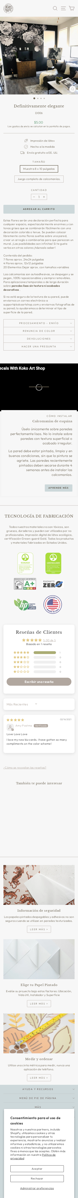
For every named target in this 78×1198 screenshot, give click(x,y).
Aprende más (58, 487)
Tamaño (38, 161)
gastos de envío (21, 126)
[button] (22, 652)
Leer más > (39, 929)
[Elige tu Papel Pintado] (39, 959)
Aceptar (37, 1169)
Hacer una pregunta (39, 346)
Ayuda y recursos (37, 1089)
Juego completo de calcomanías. (39, 179)
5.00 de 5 (49, 640)
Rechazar (37, 1178)
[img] (15, 720)
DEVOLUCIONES (39, 338)
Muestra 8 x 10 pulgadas (39, 169)
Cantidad (39, 190)
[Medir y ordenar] (39, 1033)
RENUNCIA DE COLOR (39, 330)
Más (38, 1107)
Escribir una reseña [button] (39, 682)
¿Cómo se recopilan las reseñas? (24, 767)
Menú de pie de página (37, 1098)
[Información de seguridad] (39, 885)
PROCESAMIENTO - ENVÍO (39, 323)
